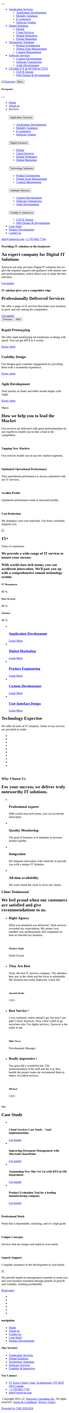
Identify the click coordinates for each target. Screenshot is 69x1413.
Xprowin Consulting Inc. (40, 1398)
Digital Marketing (26, 38)
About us (14, 105)
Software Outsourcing (29, 62)
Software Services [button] (19, 55)
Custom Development (29, 58)
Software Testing (26, 22)
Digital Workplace (26, 35)
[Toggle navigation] (2, 4)
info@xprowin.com (12, 239)
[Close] (2, 97)
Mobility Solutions (27, 15)
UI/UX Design (24, 71)
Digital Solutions (19, 143)
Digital (20, 29)
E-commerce (23, 19)
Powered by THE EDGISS (17, 1408)
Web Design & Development (33, 75)
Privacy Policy (47, 1402)
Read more (7, 1290)
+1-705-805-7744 (35, 239)
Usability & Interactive (22, 1368)
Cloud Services (25, 32)
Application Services (21, 117)
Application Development (31, 12)
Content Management (28, 52)
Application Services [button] (21, 9)
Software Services (20, 190)
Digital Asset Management (31, 48)
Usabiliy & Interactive (21, 212)
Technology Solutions (21, 168)
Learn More (16, 640)
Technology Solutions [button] (21, 42)
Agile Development (27, 65)
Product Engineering (28, 45)
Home (12, 102)
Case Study (15, 226)
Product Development (21, 229)
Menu (20, 81)
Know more (8, 346)
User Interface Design (25, 703)
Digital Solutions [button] (18, 25)
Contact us (15, 232)
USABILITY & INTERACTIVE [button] (28, 68)
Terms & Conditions (25, 1402)
